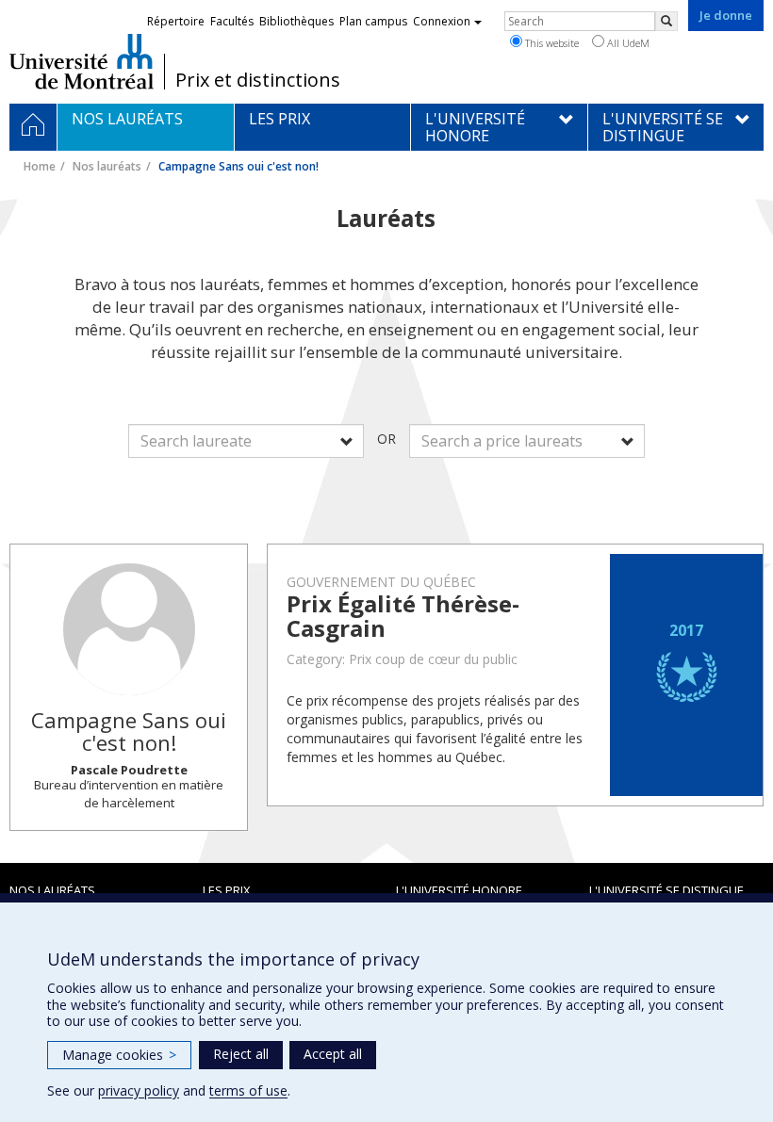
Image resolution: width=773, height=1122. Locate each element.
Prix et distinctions (257, 80)
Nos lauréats (107, 166)
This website (550, 43)
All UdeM (627, 43)
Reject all (241, 1054)
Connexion (441, 21)
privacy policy (138, 1090)
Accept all (333, 1054)
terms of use (248, 1090)
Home (40, 166)
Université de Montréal (81, 61)
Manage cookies (119, 1055)
